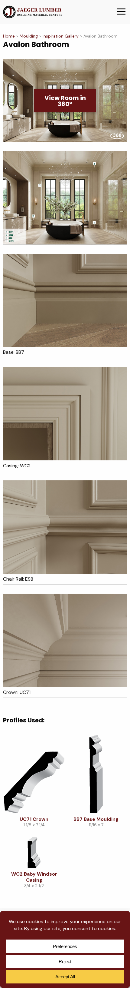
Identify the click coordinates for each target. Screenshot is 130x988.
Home (9, 36)
